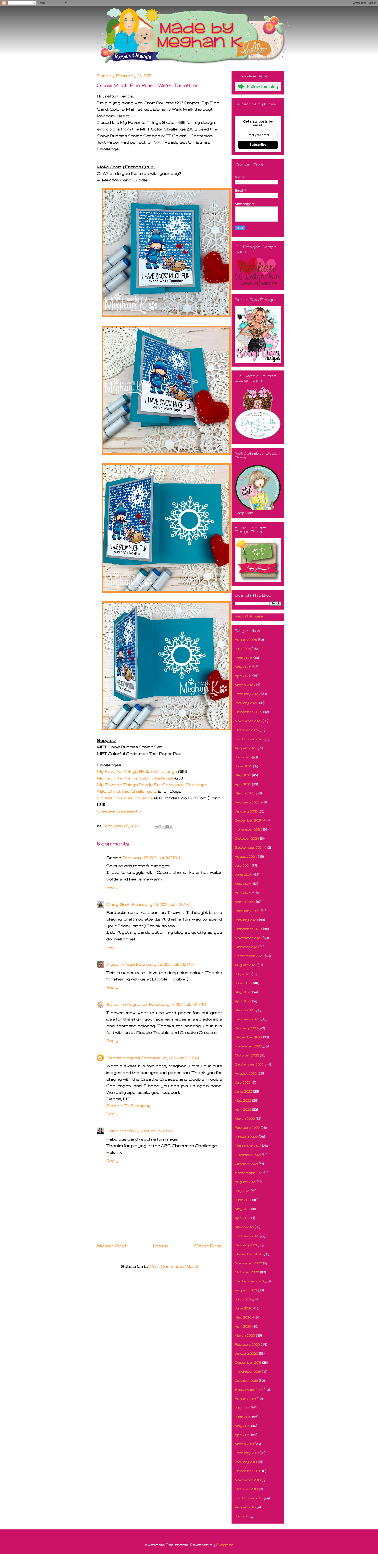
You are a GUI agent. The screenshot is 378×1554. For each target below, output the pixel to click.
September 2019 (249, 1389)
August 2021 (245, 1182)
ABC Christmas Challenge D (127, 791)
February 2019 (247, 1453)
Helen (112, 1131)
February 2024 (247, 910)
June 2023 (243, 983)
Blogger (224, 1544)
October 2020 (247, 1272)
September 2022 (249, 1064)
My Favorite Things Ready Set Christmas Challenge (152, 784)
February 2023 (247, 1019)
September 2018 (249, 1498)
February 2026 (247, 694)
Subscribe (257, 145)
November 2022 (248, 1046)
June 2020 (243, 1308)
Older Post (208, 1245)
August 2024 (246, 856)
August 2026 (246, 639)
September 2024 (249, 847)
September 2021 (248, 1172)
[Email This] (156, 827)
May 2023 (243, 992)
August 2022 (246, 1073)
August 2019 (245, 1398)
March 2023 (245, 1010)
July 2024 (243, 865)
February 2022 (247, 1127)
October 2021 (246, 1163)
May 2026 (243, 666)
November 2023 (248, 938)
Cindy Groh (118, 904)
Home (160, 1245)
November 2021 (248, 1154)
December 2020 (248, 1254)
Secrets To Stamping (128, 1105)
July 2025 (242, 757)
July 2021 (242, 1191)
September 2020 (249, 1281)
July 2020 (243, 1299)
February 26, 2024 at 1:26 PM (165, 964)
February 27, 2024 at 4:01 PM (177, 1004)
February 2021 (246, 1236)
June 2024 (243, 874)
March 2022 (245, 1118)
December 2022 (248, 1037)
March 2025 (245, 793)
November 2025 (248, 721)
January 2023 (246, 1028)
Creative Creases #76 (119, 811)
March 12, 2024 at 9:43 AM (146, 1131)
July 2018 (242, 1516)
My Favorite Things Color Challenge (135, 778)
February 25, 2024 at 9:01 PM (151, 857)
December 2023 (248, 929)
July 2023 (242, 974)
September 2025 (249, 739)
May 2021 (242, 1209)
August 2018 (245, 1507)
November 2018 (248, 1480)
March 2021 (244, 1227)
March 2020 (245, 1335)
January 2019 (246, 1462)
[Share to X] (164, 827)
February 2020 (247, 1344)
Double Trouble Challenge (125, 798)
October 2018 (246, 1489)
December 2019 (248, 1362)
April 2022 (243, 1109)
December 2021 (248, 1145)
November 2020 (248, 1263)
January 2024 (246, 919)
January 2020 (246, 1353)
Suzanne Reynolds (127, 1004)
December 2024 (248, 820)
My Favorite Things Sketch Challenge (137, 771)
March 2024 (245, 901)
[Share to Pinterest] (171, 827)
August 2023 (246, 965)
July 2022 (243, 1082)
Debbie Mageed (123, 1057)
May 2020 (243, 1317)
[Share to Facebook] (167, 827)
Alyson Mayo (120, 964)
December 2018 (248, 1471)
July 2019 (242, 1407)
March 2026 (245, 685)
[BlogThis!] (160, 827)
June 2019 (243, 1416)
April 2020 (243, 1326)
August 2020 (246, 1290)
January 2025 (246, 811)
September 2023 (249, 956)
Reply (112, 887)
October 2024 (247, 838)
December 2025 (248, 712)
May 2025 (243, 775)
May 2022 (243, 1100)
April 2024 (243, 892)
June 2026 (243, 657)
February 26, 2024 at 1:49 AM (161, 904)
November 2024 (248, 829)
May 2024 (243, 883)
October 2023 (247, 947)
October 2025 (247, 730)
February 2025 (247, 802)
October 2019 (246, 1380)
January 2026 (246, 703)
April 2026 (243, 676)
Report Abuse (249, 616)
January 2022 (246, 1136)
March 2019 (244, 1444)
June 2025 (243, 766)
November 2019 (248, 1371)
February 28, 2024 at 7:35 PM (170, 1057)
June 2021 (243, 1200)
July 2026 (243, 648)
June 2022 (243, 1091)
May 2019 (242, 1425)
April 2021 (242, 1218)
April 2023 (243, 1001)
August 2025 (246, 748)
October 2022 (247, 1055)
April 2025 (243, 784)
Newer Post (112, 1245)
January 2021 (246, 1245)
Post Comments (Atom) (174, 1266)
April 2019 (242, 1435)
